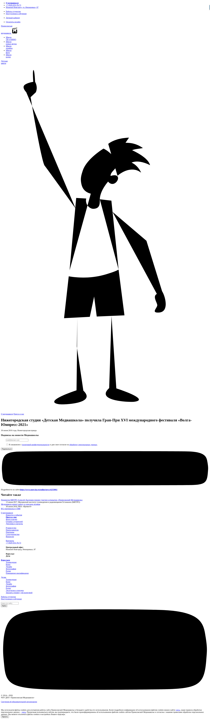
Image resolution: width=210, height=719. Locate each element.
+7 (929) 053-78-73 (13, 5)
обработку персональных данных (83, 445)
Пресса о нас (18, 414)
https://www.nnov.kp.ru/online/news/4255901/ (38, 490)
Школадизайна (9, 47)
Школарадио (8, 56)
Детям (3, 577)
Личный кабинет (13, 18)
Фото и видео (11, 519)
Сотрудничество (12, 534)
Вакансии (10, 537)
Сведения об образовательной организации (19, 702)
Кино (8, 564)
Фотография (11, 569)
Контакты (10, 541)
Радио (8, 571)
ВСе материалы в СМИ (10, 509)
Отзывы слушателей (14, 522)
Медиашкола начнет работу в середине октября (20, 504)
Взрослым (5, 560)
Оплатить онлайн (13, 22)
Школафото (8, 51)
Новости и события (14, 515)
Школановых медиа (11, 43)
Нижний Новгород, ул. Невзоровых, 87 (22, 7)
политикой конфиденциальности (35, 445)
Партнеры (10, 532)
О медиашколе (12, 3)
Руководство (11, 528)
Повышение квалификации (17, 573)
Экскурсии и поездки (15, 590)
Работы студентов (13, 11)
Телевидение (11, 562)
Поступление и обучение (16, 14)
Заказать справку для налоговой (19, 593)
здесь (178, 710)
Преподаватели (12, 530)
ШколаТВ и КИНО (11, 38)
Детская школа (4, 62)
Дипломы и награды (14, 524)
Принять (5, 717)
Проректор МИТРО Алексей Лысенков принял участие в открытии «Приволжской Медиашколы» (42, 500)
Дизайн (9, 567)
